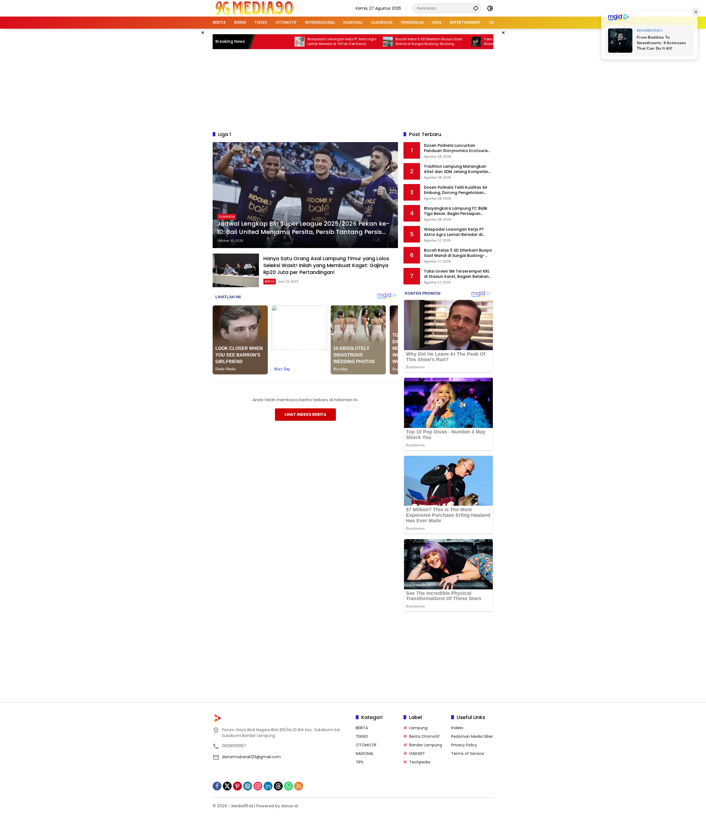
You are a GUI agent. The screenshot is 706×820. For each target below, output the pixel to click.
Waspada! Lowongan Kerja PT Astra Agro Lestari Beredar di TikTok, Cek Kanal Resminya (311, 41)
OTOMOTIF (366, 745)
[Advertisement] (353, 89)
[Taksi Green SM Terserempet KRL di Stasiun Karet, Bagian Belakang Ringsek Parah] (445, 42)
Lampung (418, 728)
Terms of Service (467, 753)
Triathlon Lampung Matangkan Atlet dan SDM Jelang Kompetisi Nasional (456, 169)
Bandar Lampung (425, 745)
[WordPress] (247, 786)
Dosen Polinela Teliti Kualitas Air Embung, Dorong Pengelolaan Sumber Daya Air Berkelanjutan (456, 190)
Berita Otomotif (424, 736)
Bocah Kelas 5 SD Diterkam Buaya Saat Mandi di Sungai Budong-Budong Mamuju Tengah (398, 41)
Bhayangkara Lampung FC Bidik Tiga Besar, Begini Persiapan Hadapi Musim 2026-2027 (455, 211)
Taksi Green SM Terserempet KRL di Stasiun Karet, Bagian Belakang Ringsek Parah (487, 41)
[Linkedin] (268, 786)
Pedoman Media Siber (472, 736)
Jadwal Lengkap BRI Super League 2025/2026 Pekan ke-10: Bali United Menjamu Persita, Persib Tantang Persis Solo (303, 228)
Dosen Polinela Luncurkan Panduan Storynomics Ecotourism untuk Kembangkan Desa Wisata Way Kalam (458, 148)
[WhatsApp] (288, 786)
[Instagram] (257, 786)
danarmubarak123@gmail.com (251, 757)
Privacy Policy (464, 745)
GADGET (417, 753)
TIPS (359, 762)
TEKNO (362, 736)
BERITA (269, 281)
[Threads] (278, 786)
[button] (475, 8)
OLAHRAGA (226, 216)
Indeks (457, 728)
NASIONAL (365, 753)
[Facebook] (217, 786)
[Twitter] (227, 786)
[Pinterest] (237, 786)
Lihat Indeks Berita (305, 414)
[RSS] (298, 786)
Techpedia (419, 762)
